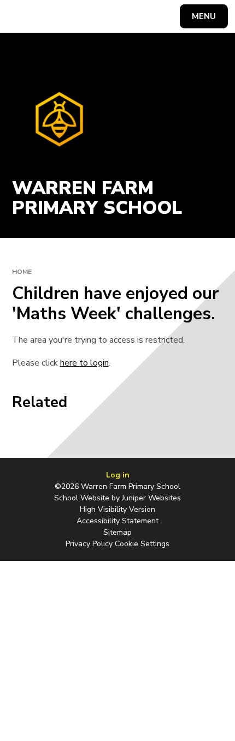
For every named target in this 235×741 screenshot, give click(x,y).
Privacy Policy (89, 544)
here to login (84, 363)
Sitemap (117, 532)
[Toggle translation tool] (49, 16)
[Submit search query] (137, 15)
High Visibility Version (117, 509)
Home (22, 271)
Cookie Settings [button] (142, 544)
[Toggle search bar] (22, 16)
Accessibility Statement (117, 521)
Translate (92, 18)
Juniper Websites (151, 498)
